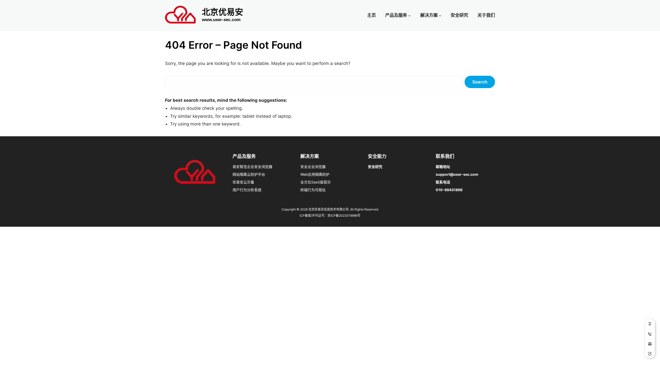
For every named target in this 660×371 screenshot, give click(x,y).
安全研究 (375, 166)
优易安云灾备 (243, 182)
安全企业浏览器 (313, 166)
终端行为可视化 (313, 190)
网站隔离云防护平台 (249, 174)
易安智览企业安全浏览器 (252, 166)
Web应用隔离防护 (314, 174)
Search (479, 82)
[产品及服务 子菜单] (409, 15)
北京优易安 (222, 12)
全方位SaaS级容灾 (315, 182)
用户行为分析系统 (247, 190)
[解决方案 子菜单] (440, 15)
